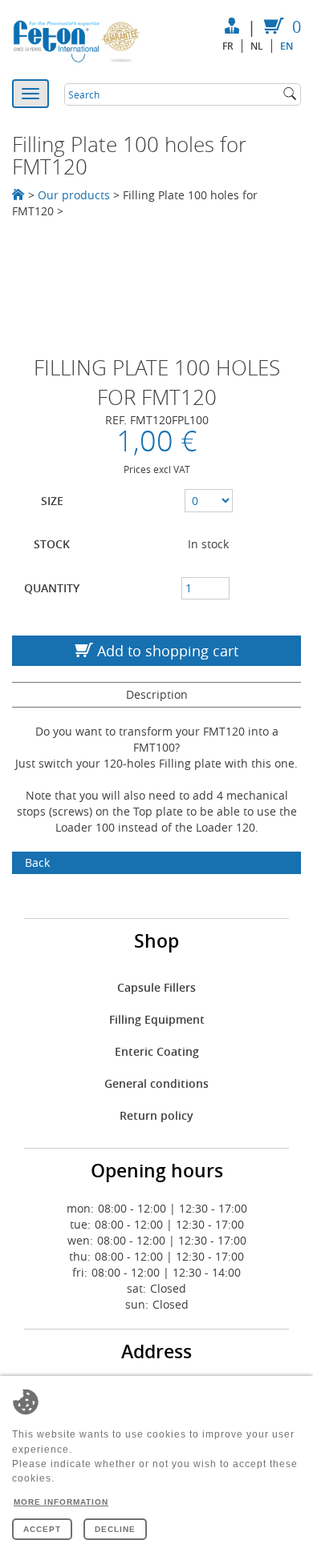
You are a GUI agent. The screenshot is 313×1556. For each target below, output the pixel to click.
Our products (74, 195)
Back (37, 862)
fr (228, 46)
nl (256, 46)
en (286, 46)
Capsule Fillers (156, 987)
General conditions (156, 1083)
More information (61, 1502)
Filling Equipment (157, 1019)
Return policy (156, 1115)
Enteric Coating (157, 1051)
